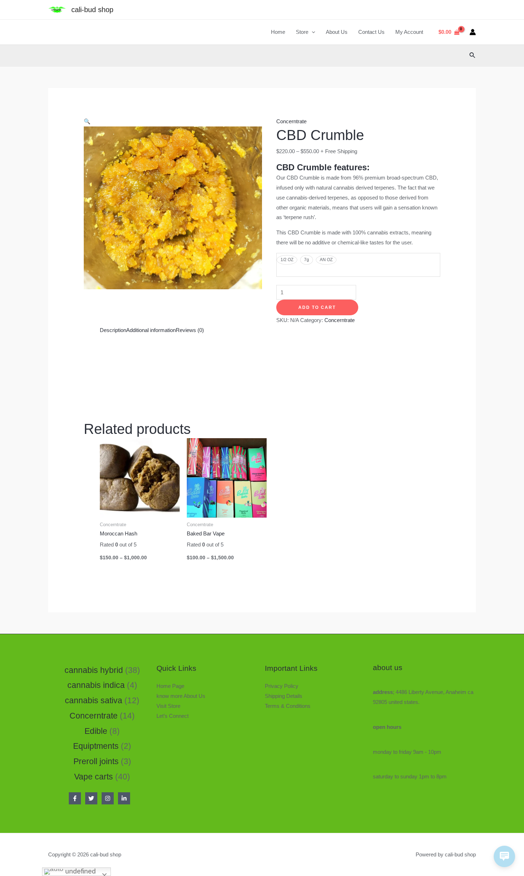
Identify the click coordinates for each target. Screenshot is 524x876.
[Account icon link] (472, 32)
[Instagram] (108, 798)
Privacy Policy (281, 686)
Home (278, 32)
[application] (311, 32)
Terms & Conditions (287, 706)
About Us (337, 32)
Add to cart (317, 307)
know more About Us (180, 696)
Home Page (170, 686)
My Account (409, 32)
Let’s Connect (172, 716)
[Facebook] (75, 798)
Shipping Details (283, 696)
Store (302, 32)
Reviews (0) (190, 330)
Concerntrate (291, 121)
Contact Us (371, 32)
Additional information (151, 330)
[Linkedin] (124, 798)
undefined (79, 871)
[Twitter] (91, 798)
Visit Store (168, 706)
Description (113, 330)
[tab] (113, 330)
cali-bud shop (92, 10)
